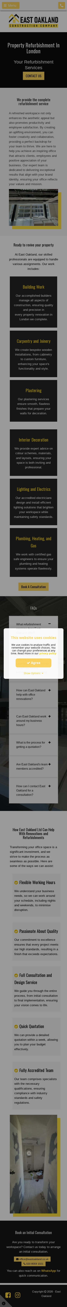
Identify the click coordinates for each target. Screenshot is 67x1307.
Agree (35, 663)
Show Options (33, 673)
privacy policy (47, 653)
